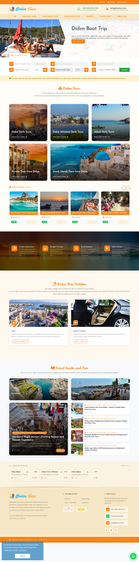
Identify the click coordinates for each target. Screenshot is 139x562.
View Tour (30, 222)
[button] (13, 2)
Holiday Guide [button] (105, 16)
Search (124, 70)
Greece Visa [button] (122, 16)
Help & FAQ (85, 499)
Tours (13, 331)
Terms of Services (70, 503)
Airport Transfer (79, 331)
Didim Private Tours (50, 16)
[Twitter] (111, 530)
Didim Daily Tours (29, 16)
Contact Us (85, 503)
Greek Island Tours (72, 16)
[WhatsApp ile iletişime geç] (133, 556)
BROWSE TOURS (19, 341)
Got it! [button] (22, 556)
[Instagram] (116, 530)
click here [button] (22, 550)
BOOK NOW (79, 341)
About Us (68, 499)
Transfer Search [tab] (20, 55)
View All (124, 465)
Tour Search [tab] (40, 55)
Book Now (77, 49)
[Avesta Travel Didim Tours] (81, 509)
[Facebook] (106, 530)
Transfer (89, 16)
